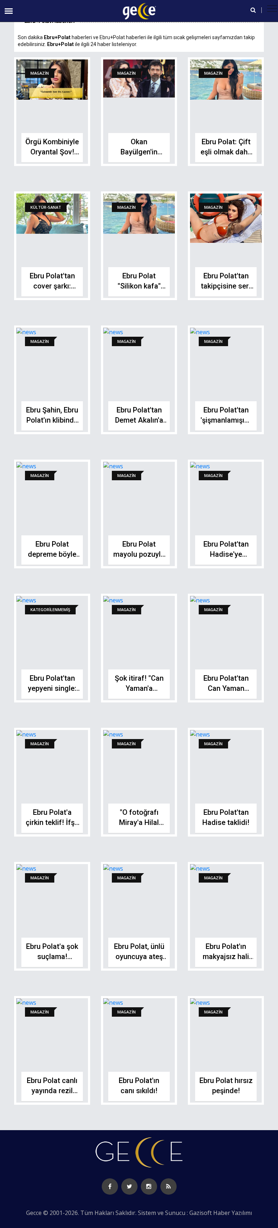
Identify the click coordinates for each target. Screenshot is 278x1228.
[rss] (168, 1186)
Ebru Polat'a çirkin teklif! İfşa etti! (52, 822)
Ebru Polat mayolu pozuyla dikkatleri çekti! (139, 554)
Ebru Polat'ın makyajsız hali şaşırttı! (226, 956)
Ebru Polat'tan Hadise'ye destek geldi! (226, 554)
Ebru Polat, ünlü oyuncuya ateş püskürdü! (139, 956)
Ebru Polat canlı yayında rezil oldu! (52, 1090)
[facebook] (110, 1186)
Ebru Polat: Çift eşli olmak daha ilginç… (226, 151)
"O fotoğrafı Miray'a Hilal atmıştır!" (139, 822)
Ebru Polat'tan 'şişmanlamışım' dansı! (226, 420)
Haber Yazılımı (232, 1213)
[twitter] (129, 1186)
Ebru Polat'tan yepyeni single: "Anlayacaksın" (52, 688)
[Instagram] (149, 1186)
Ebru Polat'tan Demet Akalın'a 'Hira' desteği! (139, 420)
